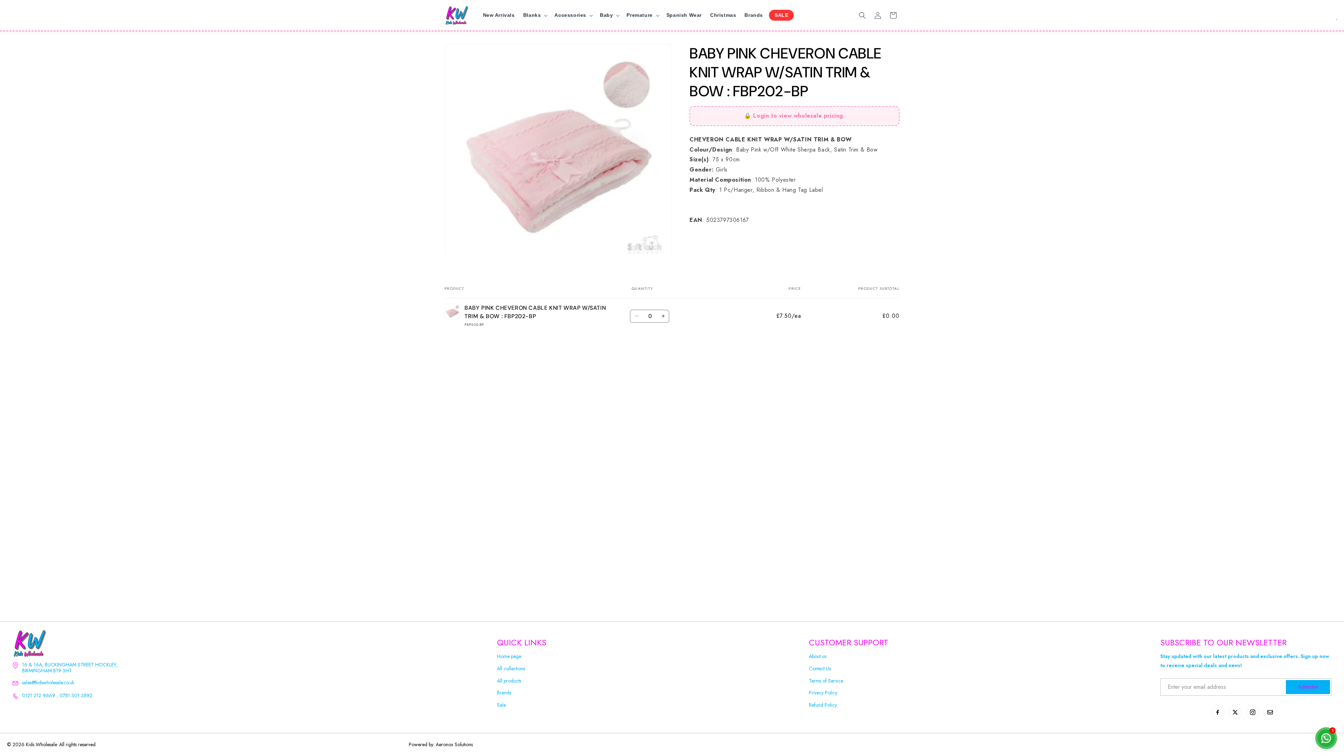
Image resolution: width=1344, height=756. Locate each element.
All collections (511, 668)
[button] (535, 15)
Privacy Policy (823, 693)
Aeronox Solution (453, 744)
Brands (504, 693)
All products (509, 681)
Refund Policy (823, 705)
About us (817, 656)
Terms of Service (826, 681)
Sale (501, 705)
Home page (509, 656)
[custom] (1217, 712)
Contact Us (820, 668)
